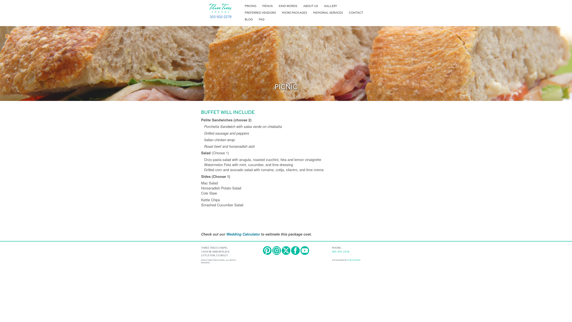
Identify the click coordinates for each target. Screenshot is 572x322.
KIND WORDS (288, 6)
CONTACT (356, 12)
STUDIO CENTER (353, 260)
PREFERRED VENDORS (260, 12)
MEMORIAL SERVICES (328, 12)
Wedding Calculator (243, 234)
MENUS (267, 6)
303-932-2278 (220, 16)
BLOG (249, 19)
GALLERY (330, 6)
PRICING (250, 6)
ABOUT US (310, 6)
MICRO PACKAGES (294, 12)
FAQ (261, 19)
